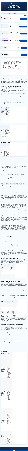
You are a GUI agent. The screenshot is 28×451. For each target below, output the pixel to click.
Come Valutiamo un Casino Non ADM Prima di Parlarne (10, 64)
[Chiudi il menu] (26, 1)
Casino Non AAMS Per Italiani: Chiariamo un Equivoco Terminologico (12, 66)
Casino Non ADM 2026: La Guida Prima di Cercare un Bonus (11, 61)
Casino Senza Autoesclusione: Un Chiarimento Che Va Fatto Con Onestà (13, 71)
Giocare (14, 450)
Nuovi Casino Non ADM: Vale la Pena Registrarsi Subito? (11, 68)
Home (12, 3)
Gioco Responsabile (6, 72)
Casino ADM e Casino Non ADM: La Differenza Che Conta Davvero (12, 62)
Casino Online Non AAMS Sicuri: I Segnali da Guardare (10, 67)
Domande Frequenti (6, 73)
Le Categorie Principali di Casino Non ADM (9, 63)
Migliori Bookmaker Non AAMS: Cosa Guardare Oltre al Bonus (11, 69)
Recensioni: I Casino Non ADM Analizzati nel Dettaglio (10, 65)
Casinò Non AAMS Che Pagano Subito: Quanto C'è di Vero (11, 70)
